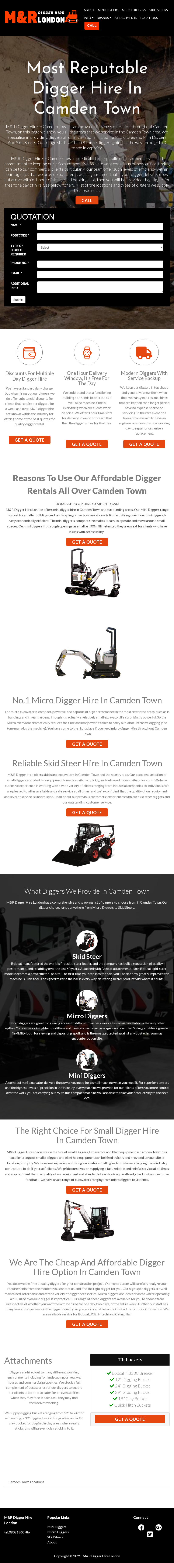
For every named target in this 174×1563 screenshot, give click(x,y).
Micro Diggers (58, 1532)
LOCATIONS (149, 18)
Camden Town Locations (26, 1482)
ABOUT (89, 10)
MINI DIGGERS (108, 10)
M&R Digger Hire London (101, 1556)
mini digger (61, 509)
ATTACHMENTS (126, 18)
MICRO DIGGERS (134, 10)
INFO (87, 18)
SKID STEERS (158, 10)
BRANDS (103, 18)
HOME (60, 504)
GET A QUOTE (30, 439)
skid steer (51, 774)
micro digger (120, 728)
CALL (92, 25)
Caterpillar (123, 1314)
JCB (93, 1314)
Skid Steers (55, 1537)
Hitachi (103, 1314)
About (52, 1542)
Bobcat (83, 1314)
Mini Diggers (56, 1527)
